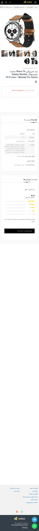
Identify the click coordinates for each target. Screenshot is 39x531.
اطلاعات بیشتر (4, 294)
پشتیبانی (35, 491)
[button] (34, 526)
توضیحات (33, 120)
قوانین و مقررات (33, 494)
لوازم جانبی (30, 7)
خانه (36, 7)
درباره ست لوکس (15, 488)
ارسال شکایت (34, 500)
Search (10, 2)
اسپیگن (22, 134)
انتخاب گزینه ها (4, 334)
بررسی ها (27, 120)
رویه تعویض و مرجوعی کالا (30, 497)
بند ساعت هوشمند (19, 7)
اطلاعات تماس (34, 488)
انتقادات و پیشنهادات (32, 502)
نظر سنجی (17, 491)
